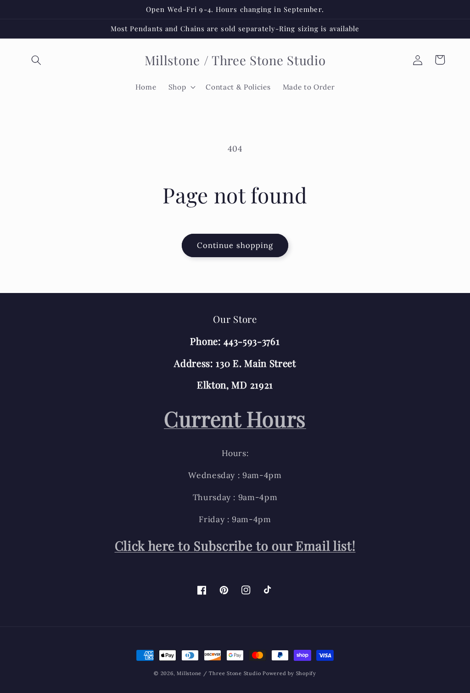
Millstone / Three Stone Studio (219, 673)
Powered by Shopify (289, 673)
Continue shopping (235, 245)
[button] (36, 60)
